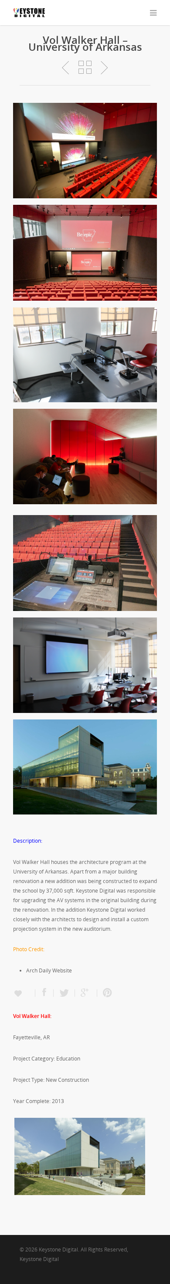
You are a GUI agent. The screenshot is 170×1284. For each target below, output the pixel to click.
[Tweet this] (64, 993)
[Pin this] (105, 993)
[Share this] (44, 993)
